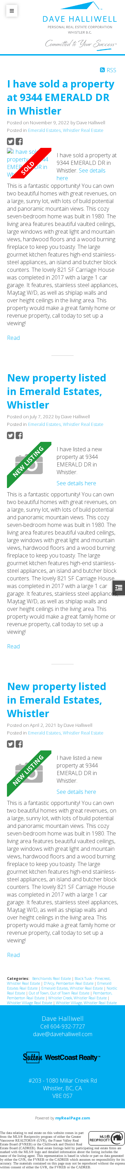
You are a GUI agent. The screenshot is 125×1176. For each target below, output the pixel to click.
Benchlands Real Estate (52, 978)
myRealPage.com (72, 1117)
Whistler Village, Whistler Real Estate (86, 1002)
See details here (76, 483)
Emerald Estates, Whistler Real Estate (65, 130)
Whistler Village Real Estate (30, 1002)
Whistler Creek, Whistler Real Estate (78, 998)
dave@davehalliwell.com (62, 1034)
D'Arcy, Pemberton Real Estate (69, 983)
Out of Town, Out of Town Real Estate (59, 993)
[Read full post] (29, 163)
